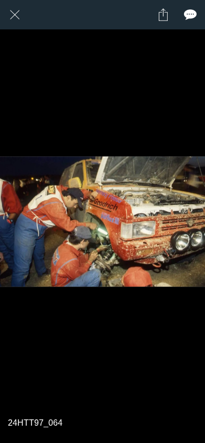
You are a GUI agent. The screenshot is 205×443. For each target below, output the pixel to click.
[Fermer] (14, 14)
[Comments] (190, 14)
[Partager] (163, 14)
